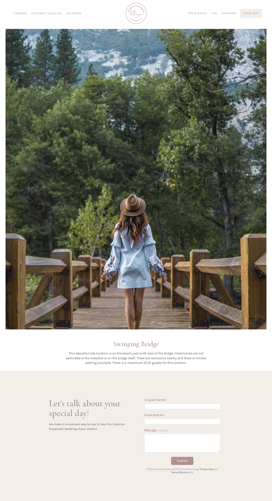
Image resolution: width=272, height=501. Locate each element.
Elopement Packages (46, 13)
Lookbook (228, 13)
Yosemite (20, 13)
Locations (73, 13)
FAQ (214, 13)
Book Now (251, 13)
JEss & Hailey (197, 13)
